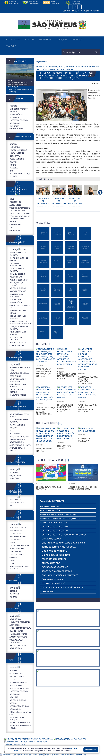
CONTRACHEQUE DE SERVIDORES (17, 380)
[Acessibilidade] (100, 192)
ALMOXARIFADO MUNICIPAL (20, 445)
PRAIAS (12, 542)
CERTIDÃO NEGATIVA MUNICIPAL (18, 385)
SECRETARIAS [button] (45, 40)
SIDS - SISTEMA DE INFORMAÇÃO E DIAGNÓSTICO (63, 543)
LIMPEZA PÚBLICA (16, 302)
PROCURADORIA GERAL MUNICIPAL (19, 420)
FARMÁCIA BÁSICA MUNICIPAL (17, 269)
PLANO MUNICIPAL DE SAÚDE (54, 522)
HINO (11, 171)
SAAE (12, 431)
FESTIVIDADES (15, 539)
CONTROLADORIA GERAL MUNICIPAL (19, 415)
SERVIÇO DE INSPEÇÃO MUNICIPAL (19, 327)
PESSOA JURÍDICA (17, 502)
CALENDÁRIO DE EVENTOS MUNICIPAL (20, 175)
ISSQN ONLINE (15, 376)
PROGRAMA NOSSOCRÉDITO (16, 264)
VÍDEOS (12, 679)
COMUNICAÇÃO (16, 619)
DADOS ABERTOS (78, 739)
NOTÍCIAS (13, 591)
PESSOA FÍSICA (15, 499)
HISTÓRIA (13, 144)
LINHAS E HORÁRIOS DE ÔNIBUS (19, 259)
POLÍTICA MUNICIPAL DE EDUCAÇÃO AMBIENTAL (62, 587)
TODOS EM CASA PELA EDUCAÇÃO (56, 571)
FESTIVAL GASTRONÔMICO (53, 583)
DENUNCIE (14, 697)
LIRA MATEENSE (16, 530)
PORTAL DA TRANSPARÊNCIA (16, 113)
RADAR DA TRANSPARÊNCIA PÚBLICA (20, 726)
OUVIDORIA (11, 46)
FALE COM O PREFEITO (19, 109)
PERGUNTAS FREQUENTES (20, 622)
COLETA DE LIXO (16, 277)
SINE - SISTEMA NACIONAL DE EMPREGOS (59, 575)
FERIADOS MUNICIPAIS (18, 150)
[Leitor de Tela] (64, 754)
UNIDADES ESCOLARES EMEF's (54, 526)
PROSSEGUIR (91, 749)
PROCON (13, 428)
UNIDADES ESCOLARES (19, 280)
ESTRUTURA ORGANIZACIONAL (17, 127)
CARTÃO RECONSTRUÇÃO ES (20, 306)
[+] (49, 343)
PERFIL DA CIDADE (17, 153)
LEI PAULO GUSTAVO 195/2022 (18, 312)
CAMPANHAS (14, 594)
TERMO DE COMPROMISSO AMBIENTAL (58, 547)
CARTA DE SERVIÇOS (18, 291)
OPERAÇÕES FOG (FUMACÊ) (16, 284)
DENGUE (13, 221)
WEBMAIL (13, 703)
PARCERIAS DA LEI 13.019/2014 (17, 718)
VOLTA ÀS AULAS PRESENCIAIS (16, 641)
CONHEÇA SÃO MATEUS (52, 579)
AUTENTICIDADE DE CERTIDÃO (17, 391)
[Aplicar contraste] (67, 6)
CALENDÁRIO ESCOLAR (51, 539)
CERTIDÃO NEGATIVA (50, 563)
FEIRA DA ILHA (15, 551)
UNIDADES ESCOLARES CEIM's (54, 530)
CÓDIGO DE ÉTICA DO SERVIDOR (18, 317)
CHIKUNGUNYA (15, 224)
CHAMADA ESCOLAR (17, 274)
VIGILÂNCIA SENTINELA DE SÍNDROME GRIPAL (20, 217)
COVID (12, 199)
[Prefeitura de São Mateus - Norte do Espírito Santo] (52, 24)
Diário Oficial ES (15, 709)
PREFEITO (13, 106)
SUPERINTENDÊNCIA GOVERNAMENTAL (17, 441)
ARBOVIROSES (15, 205)
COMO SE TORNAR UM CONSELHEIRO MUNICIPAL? (20, 322)
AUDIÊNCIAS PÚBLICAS (18, 637)
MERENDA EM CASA (50, 506)
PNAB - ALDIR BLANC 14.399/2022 (18, 333)
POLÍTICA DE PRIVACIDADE (20, 722)
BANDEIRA (14, 168)
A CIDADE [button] (29, 40)
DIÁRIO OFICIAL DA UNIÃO (20, 706)
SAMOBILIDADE (15, 299)
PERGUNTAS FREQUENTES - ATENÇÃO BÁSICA (61, 518)
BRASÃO (13, 165)
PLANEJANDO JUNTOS (18, 634)
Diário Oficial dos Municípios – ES (20, 713)
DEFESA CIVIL (15, 434)
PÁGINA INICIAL (13, 40)
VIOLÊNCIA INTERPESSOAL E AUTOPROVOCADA (20, 209)
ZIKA (11, 227)
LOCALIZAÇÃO (15, 147)
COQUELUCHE (15, 202)
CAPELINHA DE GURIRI (18, 528)
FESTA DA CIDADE (16, 554)
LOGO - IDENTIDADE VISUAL (20, 628)
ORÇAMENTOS (15, 475)
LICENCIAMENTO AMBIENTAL (54, 551)
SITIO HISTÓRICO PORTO (19, 545)
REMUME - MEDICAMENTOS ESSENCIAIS (58, 514)
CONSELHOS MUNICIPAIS (19, 437)
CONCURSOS (15, 123)
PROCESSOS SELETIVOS (19, 120)
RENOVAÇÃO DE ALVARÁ (19, 373)
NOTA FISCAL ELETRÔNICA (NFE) (20, 369)
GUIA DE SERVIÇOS (17, 631)
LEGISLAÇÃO (77, 40)
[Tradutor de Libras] (21, 754)
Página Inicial (41, 61)
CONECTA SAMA (16, 685)
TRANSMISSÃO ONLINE (18, 682)
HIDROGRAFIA (15, 156)
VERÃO (12, 563)
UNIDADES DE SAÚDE (18, 342)
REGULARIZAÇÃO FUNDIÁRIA (16, 338)
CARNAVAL (14, 557)
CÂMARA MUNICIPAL (17, 425)
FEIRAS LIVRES (15, 534)
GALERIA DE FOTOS (17, 676)
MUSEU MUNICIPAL (17, 159)
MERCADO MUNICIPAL (18, 536)
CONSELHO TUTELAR (18, 288)
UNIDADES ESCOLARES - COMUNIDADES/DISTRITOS (63, 535)
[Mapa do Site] (84, 6)
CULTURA (13, 162)
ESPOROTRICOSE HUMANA (20, 213)
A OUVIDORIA (15, 625)
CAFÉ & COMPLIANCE (18, 645)
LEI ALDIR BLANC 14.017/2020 (16, 295)
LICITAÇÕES (61, 40)
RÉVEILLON (14, 560)
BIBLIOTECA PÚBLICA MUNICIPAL (18, 253)
